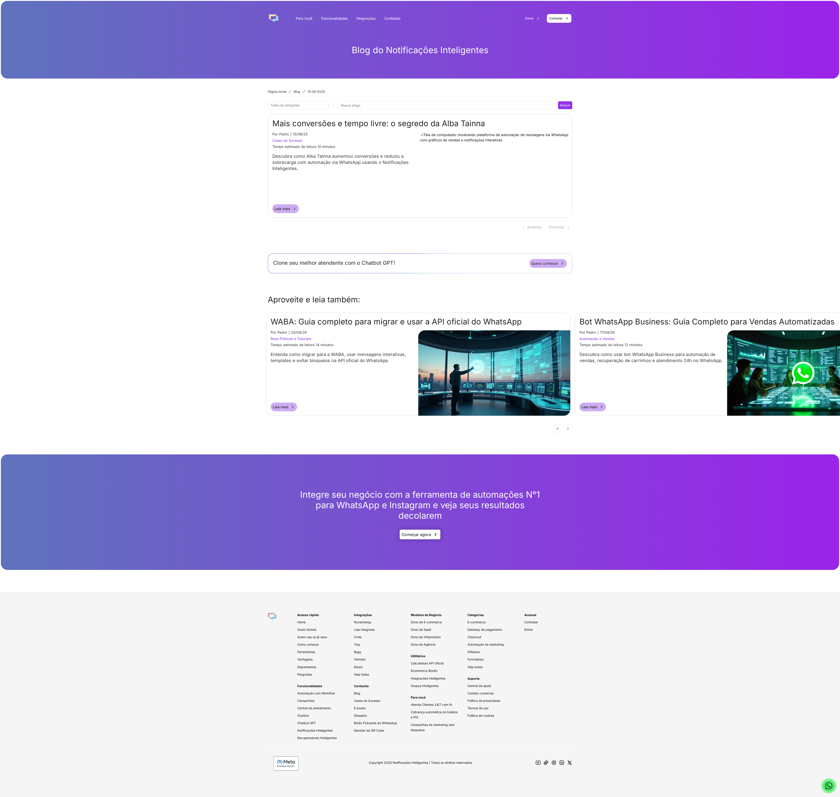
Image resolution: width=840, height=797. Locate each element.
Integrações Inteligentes (428, 678)
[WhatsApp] (829, 786)
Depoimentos (306, 667)
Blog (297, 91)
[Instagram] (553, 762)
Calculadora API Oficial (427, 663)
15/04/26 (603, 332)
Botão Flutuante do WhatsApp (375, 723)
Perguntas (304, 674)
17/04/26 (294, 332)
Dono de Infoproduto (426, 637)
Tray (357, 644)
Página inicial (277, 91)
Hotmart (360, 659)
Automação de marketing (485, 644)
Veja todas (361, 674)
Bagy (357, 652)
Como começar (308, 644)
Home (301, 622)
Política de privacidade (483, 700)
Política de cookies (480, 715)
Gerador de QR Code (369, 730)
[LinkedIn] (561, 762)
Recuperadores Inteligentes (317, 738)
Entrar (528, 629)
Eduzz (358, 667)
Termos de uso (477, 708)
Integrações (366, 18)
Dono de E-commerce (426, 622)
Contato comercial (480, 693)
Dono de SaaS (421, 629)
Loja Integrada (364, 629)
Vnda (358, 637)
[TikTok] (546, 762)
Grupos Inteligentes (425, 686)
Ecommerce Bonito (424, 671)
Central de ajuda (479, 686)
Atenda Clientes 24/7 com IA (431, 704)
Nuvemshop (362, 622)
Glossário (360, 715)
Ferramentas (306, 652)
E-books (360, 708)
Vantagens (305, 659)
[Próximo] (568, 429)
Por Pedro (280, 134)
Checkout (474, 637)
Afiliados (473, 652)
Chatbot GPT (306, 723)
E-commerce (476, 622)
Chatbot (303, 715)
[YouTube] (538, 762)
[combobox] (300, 105)
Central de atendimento (314, 708)
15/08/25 (300, 134)
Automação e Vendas (284, 338)
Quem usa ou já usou (312, 637)
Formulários (475, 659)
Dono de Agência (423, 644)
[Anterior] (557, 429)
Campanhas (305, 700)
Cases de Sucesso (287, 140)
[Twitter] (569, 762)
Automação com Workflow (316, 693)
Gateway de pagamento (484, 629)
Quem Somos (306, 629)
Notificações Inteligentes (315, 730)
